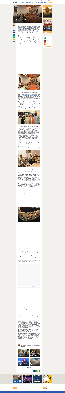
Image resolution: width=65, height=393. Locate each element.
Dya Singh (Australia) (24, 344)
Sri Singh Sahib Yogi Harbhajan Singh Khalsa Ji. (32, 31)
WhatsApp (14, 38)
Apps (46, 0)
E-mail (37, 371)
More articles (29, 367)
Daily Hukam (43, 0)
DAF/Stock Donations (50, 0)
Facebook (14, 31)
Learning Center (44, 2)
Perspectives (24, 4)
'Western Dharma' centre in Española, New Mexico (30, 95)
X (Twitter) (34, 371)
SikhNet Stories (47, 43)
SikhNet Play (24, 2)
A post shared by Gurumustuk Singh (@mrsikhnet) (25, 286)
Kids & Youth (33, 2)
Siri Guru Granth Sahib (39, 2)
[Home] (15, 2)
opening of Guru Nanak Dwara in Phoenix (23, 28)
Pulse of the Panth (20, 4)
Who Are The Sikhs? (39, 0)
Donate (51, 2)
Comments (39, 371)
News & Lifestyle (28, 2)
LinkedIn (35, 371)
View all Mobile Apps (46, 46)
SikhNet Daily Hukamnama (47, 40)
